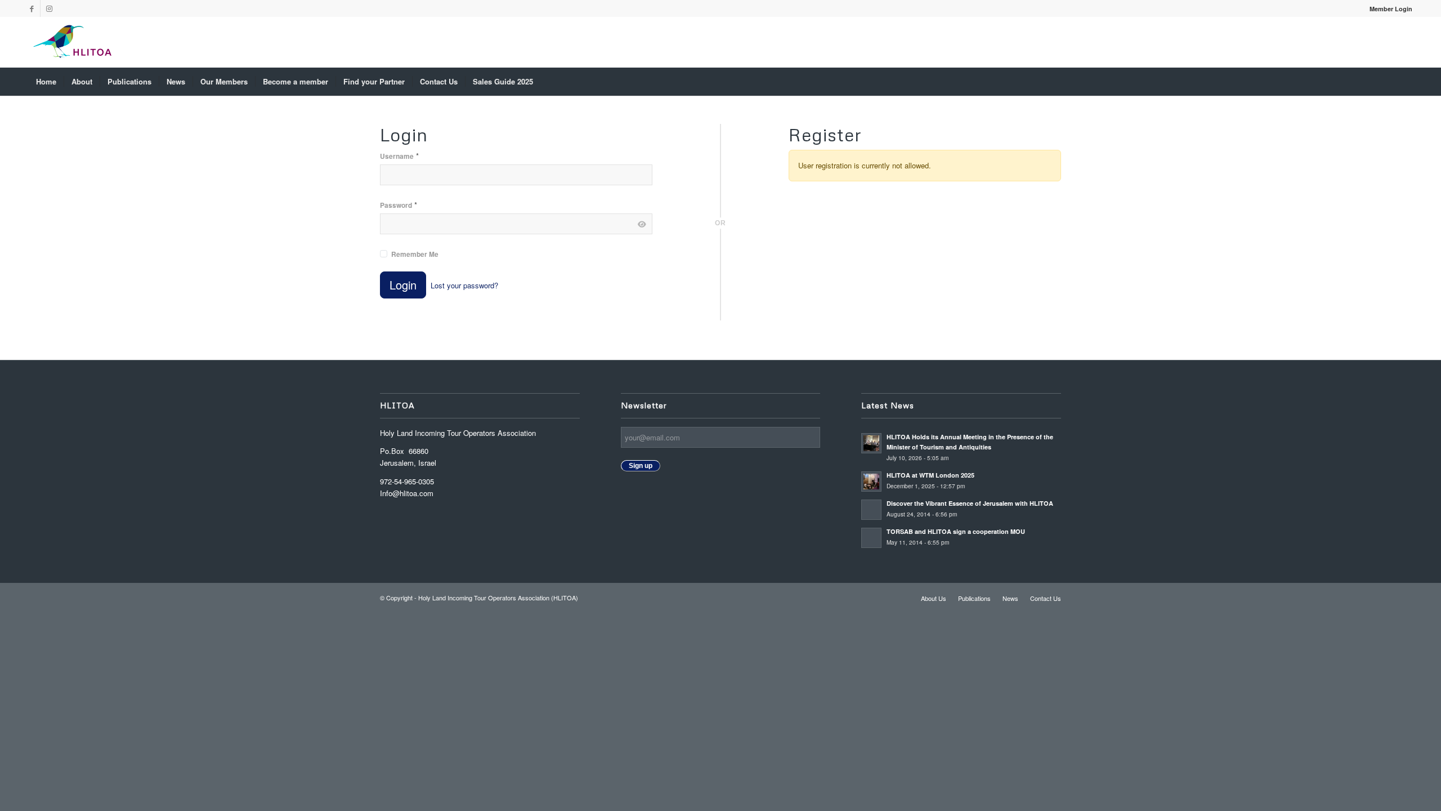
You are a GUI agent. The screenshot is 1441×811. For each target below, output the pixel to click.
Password (398, 204)
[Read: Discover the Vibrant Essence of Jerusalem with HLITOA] (871, 510)
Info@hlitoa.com (406, 493)
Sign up (640, 466)
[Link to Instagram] (49, 8)
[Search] (1405, 82)
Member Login (1391, 9)
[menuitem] (1388, 9)
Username (399, 155)
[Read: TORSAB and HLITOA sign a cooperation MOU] (871, 538)
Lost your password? (464, 285)
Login (403, 285)
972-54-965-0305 (407, 481)
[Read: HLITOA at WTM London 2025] (871, 481)
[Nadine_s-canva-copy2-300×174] (72, 42)
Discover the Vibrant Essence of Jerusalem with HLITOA (970, 503)
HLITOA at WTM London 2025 (930, 475)
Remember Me (414, 254)
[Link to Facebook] (32, 8)
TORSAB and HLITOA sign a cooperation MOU (957, 531)
